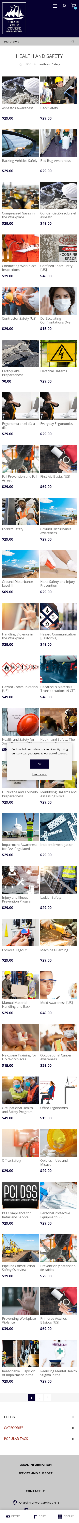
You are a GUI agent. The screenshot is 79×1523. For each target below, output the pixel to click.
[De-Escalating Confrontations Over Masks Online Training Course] (58, 301)
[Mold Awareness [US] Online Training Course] (58, 985)
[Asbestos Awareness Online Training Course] (20, 90)
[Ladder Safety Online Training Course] (58, 879)
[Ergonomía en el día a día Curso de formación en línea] (20, 406)
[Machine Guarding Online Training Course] (58, 932)
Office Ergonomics (54, 1108)
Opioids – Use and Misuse (54, 1162)
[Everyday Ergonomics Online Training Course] (58, 406)
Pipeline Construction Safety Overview (18, 1268)
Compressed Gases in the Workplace (18, 215)
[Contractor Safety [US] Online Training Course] (20, 301)
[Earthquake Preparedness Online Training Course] (20, 353)
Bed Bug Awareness (55, 161)
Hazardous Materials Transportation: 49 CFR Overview (58, 691)
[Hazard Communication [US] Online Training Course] (20, 669)
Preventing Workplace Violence (19, 1320)
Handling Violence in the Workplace (17, 636)
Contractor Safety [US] (19, 318)
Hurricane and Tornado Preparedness (20, 794)
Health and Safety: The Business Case (57, 741)
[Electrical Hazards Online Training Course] (58, 353)
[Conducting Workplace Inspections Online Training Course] (20, 248)
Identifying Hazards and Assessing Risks (58, 794)
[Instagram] (22, 1506)
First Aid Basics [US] (55, 476)
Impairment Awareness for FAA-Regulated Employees (19, 849)
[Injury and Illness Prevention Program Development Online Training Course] (20, 879)
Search (73, 41)
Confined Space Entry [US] (56, 268)
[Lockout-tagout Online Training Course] (20, 932)
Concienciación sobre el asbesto (58, 215)
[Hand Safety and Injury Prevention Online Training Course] (58, 564)
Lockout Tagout (14, 950)
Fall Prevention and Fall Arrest (19, 478)
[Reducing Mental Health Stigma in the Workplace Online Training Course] (58, 1353)
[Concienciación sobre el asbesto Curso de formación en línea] (58, 195)
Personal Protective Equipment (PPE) (55, 1215)
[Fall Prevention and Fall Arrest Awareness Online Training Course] (20, 458)
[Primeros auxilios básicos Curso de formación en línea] (58, 1301)
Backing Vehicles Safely (19, 161)
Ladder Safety (50, 897)
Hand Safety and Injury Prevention (57, 584)
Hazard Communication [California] (58, 636)
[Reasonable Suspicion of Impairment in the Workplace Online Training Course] (20, 1353)
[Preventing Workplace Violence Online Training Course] (20, 1301)
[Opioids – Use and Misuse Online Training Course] (58, 1143)
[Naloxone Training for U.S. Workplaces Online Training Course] (20, 1037)
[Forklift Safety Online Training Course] (20, 511)
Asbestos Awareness (17, 108)
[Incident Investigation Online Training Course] (58, 827)
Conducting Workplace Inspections (19, 268)
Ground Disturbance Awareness (55, 531)
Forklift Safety (12, 529)
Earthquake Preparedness (12, 373)
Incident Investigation (56, 845)
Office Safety (11, 1160)
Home (27, 64)
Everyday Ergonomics (56, 424)
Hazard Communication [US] (20, 689)
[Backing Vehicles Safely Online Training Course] (20, 143)
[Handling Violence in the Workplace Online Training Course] (20, 616)
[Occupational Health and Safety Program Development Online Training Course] (20, 1090)
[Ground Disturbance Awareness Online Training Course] (58, 511)
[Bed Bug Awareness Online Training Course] (58, 143)
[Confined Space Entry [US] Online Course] (58, 248)
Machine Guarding (54, 950)
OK (39, 764)
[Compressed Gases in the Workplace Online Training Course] (20, 195)
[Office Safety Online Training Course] (20, 1143)
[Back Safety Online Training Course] (58, 90)
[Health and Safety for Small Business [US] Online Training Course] (20, 722)
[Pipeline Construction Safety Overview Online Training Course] (20, 1248)
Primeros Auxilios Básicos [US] (53, 1320)
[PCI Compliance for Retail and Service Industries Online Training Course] (20, 1195)
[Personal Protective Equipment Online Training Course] (58, 1195)
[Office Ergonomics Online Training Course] (58, 1090)
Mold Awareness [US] (56, 1003)
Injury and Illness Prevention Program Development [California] (17, 903)
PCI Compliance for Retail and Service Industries (16, 1217)
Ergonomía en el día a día (18, 426)
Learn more (39, 774)
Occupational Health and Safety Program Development (17, 1112)
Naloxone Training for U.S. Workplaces (19, 1057)
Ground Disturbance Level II (17, 584)
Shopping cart (73, 6)
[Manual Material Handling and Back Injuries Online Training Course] (20, 985)
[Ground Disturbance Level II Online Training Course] (20, 564)
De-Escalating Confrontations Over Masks (56, 322)
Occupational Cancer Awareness (56, 1057)
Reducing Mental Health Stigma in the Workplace (58, 1375)
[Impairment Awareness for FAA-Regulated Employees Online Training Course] (20, 827)
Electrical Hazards (53, 371)
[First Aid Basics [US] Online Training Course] (58, 458)
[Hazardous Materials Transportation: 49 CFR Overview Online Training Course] (58, 669)
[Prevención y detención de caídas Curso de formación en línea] (58, 1248)
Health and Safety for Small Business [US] (18, 741)
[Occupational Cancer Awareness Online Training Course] (58, 1037)
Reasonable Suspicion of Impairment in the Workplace (18, 1375)
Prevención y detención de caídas (58, 1268)
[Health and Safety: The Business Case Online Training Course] (58, 722)
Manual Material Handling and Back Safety (16, 1007)
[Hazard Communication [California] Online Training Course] (58, 616)
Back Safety (49, 108)
